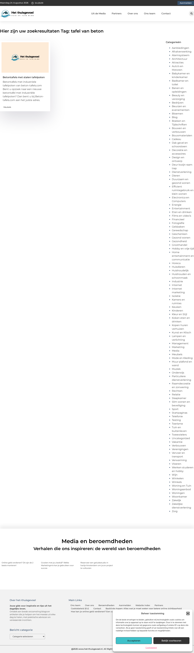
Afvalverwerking (181, 51)
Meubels (7, 107)
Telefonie (177, 416)
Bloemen (177, 113)
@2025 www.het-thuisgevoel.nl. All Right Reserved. (97, 649)
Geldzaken (178, 226)
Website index (142, 605)
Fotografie (178, 223)
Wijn (174, 474)
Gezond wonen (181, 237)
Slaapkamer (179, 398)
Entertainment (181, 208)
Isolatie (176, 296)
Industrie (177, 281)
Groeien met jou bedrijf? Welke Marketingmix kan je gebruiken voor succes (57, 565)
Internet (177, 285)
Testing (176, 420)
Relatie (176, 394)
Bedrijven (178, 102)
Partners (117, 13)
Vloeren (176, 463)
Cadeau (176, 139)
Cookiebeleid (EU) (80, 608)
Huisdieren (178, 266)
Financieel (178, 219)
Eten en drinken (182, 212)
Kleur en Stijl (179, 314)
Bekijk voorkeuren (171, 640)
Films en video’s (181, 215)
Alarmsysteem (180, 55)
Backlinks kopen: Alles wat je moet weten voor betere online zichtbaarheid (144, 608)
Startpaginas (179, 412)
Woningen (178, 493)
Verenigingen (180, 449)
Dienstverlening (181, 172)
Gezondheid (179, 241)
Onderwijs (178, 372)
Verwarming (179, 460)
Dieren (176, 175)
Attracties (178, 62)
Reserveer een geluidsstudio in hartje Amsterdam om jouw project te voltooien (96, 565)
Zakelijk (176, 500)
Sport (175, 409)
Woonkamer (179, 496)
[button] (187, 613)
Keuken (176, 307)
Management (180, 343)
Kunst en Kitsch (181, 332)
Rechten (177, 390)
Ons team (149, 13)
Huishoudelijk (180, 270)
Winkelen (178, 478)
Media (175, 350)
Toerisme (177, 423)
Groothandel (179, 245)
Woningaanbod (181, 489)
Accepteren (133, 640)
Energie (176, 204)
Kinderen (177, 310)
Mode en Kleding (182, 358)
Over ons (133, 13)
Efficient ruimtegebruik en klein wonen (183, 190)
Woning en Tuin (181, 485)
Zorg (174, 511)
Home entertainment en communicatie (183, 256)
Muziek (176, 369)
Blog (174, 117)
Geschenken (179, 234)
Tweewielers (179, 434)
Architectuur (179, 58)
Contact (166, 13)
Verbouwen (179, 445)
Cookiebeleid (151, 647)
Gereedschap (180, 230)
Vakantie (177, 442)
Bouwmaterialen (182, 135)
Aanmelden (125, 605)
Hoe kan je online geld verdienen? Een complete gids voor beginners (106, 611)
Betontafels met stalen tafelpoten (24, 77)
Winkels (177, 482)
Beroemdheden (106, 605)
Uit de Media (98, 13)
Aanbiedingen (180, 48)
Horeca (176, 263)
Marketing (178, 347)
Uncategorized (181, 438)
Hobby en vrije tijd (183, 248)
